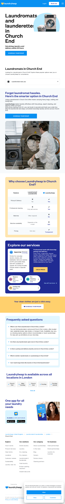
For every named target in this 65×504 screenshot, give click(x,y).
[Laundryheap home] (9, 3)
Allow (44, 492)
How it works (9, 445)
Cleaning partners (38, 461)
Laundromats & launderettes (34, 434)
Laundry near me (10, 464)
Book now (54, 3)
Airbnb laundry (23, 445)
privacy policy (15, 498)
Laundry (21, 449)
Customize (53, 497)
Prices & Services (10, 449)
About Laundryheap (39, 445)
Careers (35, 455)
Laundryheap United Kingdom (14, 434)
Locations (8, 455)
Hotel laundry (23, 463)
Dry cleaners (23, 455)
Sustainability (9, 461)
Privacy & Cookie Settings (11, 499)
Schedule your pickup (16, 53)
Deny (35, 497)
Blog (34, 452)
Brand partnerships (53, 449)
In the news (37, 449)
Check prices (40, 269)
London (48, 434)
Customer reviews (10, 458)
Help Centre (9, 452)
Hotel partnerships (53, 445)
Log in (44, 3)
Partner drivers (38, 458)
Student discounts (24, 471)
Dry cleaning (23, 452)
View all (32, 390)
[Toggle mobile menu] (63, 3)
